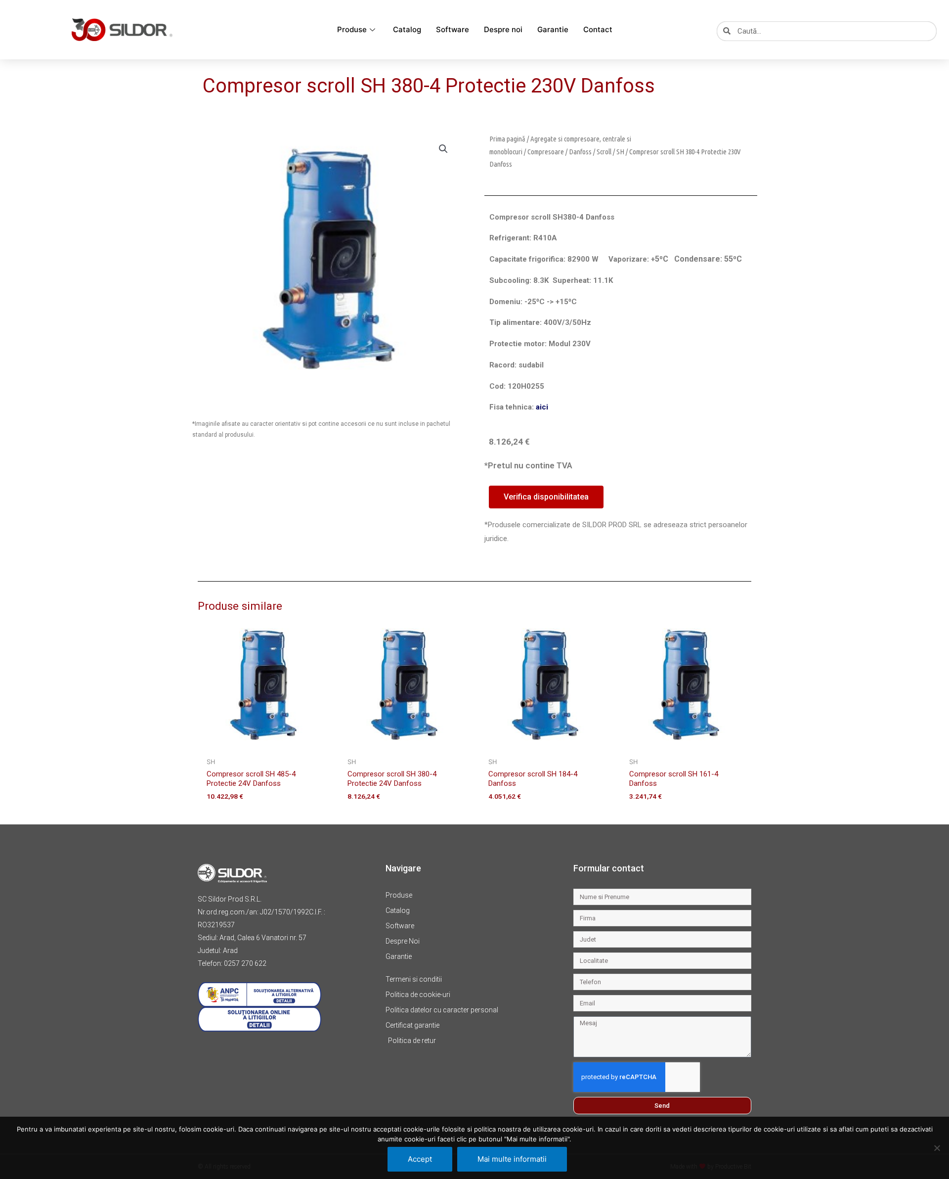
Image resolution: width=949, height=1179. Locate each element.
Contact (597, 29)
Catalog (407, 29)
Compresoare (545, 151)
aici (542, 407)
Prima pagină (507, 139)
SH (620, 151)
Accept (420, 1159)
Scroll (604, 151)
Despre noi (503, 29)
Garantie (552, 29)
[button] (443, 149)
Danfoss (580, 151)
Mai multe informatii (512, 1159)
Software (452, 29)
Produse (352, 29)
